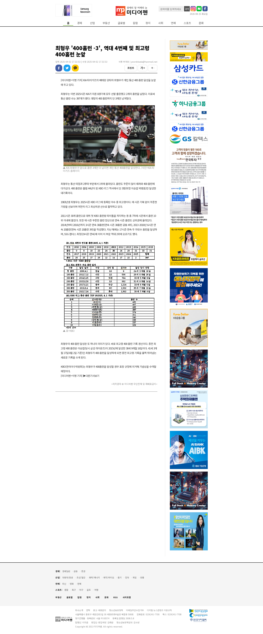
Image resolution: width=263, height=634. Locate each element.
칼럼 (135, 23)
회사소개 (79, 610)
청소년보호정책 (116, 610)
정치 (148, 23)
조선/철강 (81, 577)
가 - (152, 67)
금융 (76, 571)
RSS (115, 597)
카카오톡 (75, 68)
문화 (201, 23)
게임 (135, 577)
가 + (142, 68)
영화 (72, 583)
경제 (79, 23)
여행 (96, 590)
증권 (83, 571)
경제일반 (66, 571)
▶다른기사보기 (91, 376)
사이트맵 (127, 597)
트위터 (67, 68)
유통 (142, 577)
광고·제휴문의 (99, 610)
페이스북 (58, 68)
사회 (160, 23)
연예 (173, 23)
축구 (74, 590)
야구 (81, 590)
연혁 (88, 610)
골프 (89, 590)
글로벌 (121, 23)
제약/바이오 (108, 577)
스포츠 (187, 23)
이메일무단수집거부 (135, 610)
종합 (66, 590)
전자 (127, 577)
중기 (120, 577)
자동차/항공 (67, 577)
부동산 (106, 23)
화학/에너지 (94, 577)
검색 (187, 8)
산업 (92, 23)
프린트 (130, 68)
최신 (64, 583)
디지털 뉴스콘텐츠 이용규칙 (159, 610)
